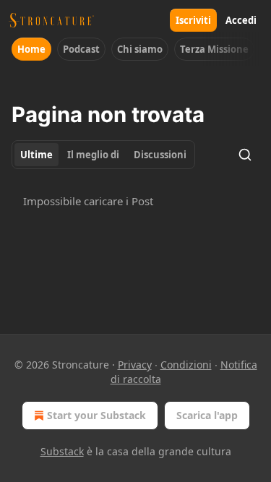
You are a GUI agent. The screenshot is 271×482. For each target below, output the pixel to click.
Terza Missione (214, 49)
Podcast (81, 49)
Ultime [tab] (36, 154)
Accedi (241, 20)
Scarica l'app (207, 415)
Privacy (135, 364)
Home (31, 49)
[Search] (245, 154)
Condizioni (186, 364)
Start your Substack (96, 415)
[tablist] (103, 154)
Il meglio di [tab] (93, 154)
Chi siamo (140, 49)
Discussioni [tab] (160, 154)
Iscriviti (193, 20)
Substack (62, 451)
